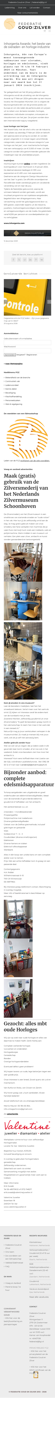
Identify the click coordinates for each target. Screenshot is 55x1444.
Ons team (9, 1252)
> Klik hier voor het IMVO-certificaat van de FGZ (40, 1370)
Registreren (31, 355)
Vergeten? (20, 355)
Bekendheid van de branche (17, 377)
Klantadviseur (35, 1242)
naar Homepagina (14, 363)
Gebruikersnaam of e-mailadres (18, 338)
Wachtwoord (9, 346)
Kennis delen (11, 389)
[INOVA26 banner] (27, 231)
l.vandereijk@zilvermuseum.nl (33, 765)
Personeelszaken (12, 400)
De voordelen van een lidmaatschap (13, 1257)
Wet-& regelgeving (13, 404)
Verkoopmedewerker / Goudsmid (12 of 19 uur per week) (39, 1253)
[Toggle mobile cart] (44, 31)
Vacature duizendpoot (39, 1289)
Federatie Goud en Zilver (13, 1246)
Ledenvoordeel (12, 385)
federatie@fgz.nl (39, 2)
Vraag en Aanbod (13, 1283)
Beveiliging (10, 393)
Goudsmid (34, 1281)
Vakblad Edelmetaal (14, 1263)
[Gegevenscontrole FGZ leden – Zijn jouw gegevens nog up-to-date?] (27, 280)
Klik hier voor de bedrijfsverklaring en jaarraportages (13, 1321)
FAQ (7, 1266)
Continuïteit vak (12, 381)
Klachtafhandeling (13, 396)
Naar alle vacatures (39, 1297)
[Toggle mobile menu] (49, 31)
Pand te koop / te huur (13, 1288)
